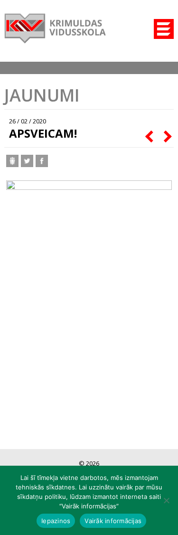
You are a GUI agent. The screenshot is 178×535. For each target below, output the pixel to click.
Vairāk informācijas (112, 521)
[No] (166, 500)
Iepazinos (55, 521)
